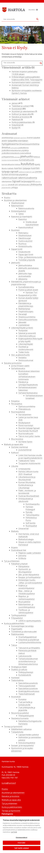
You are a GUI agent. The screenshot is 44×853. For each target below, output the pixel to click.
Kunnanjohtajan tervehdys (22, 626)
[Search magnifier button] (37, 19)
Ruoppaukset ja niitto (27, 295)
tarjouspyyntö (28, 181)
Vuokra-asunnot (25, 241)
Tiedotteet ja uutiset (20, 106)
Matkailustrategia (26, 539)
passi (33, 172)
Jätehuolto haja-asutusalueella (25, 274)
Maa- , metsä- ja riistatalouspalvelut (26, 592)
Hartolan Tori (31, 292)
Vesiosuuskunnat (25, 360)
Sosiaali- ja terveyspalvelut (22, 745)
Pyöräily (29, 512)
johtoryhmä (14, 148)
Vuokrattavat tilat (18, 550)
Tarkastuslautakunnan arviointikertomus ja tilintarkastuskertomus (28, 661)
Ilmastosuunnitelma (26, 317)
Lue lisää (14, 832)
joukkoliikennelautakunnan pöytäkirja (15, 150)
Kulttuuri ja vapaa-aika (21, 114)
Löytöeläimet (23, 325)
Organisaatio (16, 629)
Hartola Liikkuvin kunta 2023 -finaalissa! (28, 472)
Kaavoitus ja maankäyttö (21, 216)
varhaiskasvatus (24, 185)
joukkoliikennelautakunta (11, 153)
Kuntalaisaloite (24, 675)
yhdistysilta (36, 184)
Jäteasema (22, 279)
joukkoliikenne (23, 148)
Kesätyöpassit (24, 422)
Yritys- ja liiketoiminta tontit (30, 257)
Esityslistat (16, 125)
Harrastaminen (24, 414)
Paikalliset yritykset (19, 564)
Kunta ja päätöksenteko (22, 122)
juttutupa (17, 157)
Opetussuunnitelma (26, 406)
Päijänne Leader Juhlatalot (29, 553)
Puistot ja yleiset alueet (28, 290)
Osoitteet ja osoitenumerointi (25, 348)
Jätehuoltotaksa (25, 265)
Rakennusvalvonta (26, 208)
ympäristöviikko (6, 187)
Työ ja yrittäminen (11, 561)
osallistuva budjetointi (25, 172)
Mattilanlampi (24, 309)
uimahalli (11, 185)
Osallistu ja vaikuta (19, 669)
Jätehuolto (15, 262)
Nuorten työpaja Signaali (29, 428)
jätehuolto (26, 156)
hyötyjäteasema (10, 143)
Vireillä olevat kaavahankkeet (32, 223)
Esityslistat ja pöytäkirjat (28, 639)
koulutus (4, 160)
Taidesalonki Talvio (26, 460)
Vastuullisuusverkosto (27, 319)
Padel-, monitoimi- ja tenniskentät (27, 491)
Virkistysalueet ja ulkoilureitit (25, 500)
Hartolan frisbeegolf (30, 508)
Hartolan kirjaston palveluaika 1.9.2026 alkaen (24, 73)
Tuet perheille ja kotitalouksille (25, 703)
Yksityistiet (23, 330)
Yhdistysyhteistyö (25, 672)
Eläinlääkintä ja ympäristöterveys (25, 304)
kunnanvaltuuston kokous (11, 164)
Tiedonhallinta (17, 680)
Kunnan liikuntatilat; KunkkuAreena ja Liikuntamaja (26, 485)
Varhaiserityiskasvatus (28, 393)
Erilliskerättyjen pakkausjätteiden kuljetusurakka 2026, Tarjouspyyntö (27, 78)
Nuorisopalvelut (18, 412)
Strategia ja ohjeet (19, 667)
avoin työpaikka (9, 140)
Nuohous (22, 243)
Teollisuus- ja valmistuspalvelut (25, 611)
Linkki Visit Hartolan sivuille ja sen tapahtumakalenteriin (30, 456)
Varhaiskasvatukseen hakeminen (27, 388)
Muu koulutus (17, 439)
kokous (37, 156)
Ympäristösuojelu (25, 311)
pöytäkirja (23, 174)
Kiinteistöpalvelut (18, 211)
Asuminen (15, 230)
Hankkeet (15, 677)
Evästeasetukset (21, 837)
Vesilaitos (22, 357)
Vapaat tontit (16, 249)
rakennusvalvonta (27, 177)
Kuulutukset (17, 108)
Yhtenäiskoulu (24, 409)
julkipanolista (8, 156)
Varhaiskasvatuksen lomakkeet (34, 397)
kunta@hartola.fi (9, 783)
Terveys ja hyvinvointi (13, 726)
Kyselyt (15, 127)
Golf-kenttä (30, 523)
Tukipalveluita (17, 732)
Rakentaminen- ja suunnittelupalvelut (26, 605)
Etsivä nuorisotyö (25, 425)
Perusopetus (16, 403)
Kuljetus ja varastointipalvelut (26, 586)
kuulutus (27, 164)
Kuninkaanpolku (33, 504)
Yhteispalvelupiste (26, 715)
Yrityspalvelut (17, 618)
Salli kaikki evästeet (21, 848)
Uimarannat (23, 528)
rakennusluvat (9, 177)
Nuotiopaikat (31, 526)
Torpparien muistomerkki (29, 463)
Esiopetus (15, 401)
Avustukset (16, 696)
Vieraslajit (22, 314)
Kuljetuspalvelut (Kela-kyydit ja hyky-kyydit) (30, 340)
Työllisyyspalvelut (18, 615)
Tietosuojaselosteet (26, 686)
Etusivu (7, 197)
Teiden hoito (23, 352)
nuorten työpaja (22, 168)
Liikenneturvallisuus (27, 336)
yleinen (15, 103)
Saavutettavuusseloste (28, 683)
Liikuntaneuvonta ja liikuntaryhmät (26, 478)
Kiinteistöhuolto (25, 246)
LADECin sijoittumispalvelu (29, 620)
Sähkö (21, 214)
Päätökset (16, 119)
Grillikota (22, 558)
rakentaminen (7, 181)
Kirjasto (14, 547)
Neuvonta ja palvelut (20, 713)
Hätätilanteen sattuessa (21, 729)
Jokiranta (22, 555)
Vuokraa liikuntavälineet (28, 496)
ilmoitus (6, 147)
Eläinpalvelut (23, 566)
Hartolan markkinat (19, 447)
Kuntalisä (22, 699)
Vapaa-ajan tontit (25, 254)
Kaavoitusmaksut (25, 227)
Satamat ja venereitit (27, 333)
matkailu (10, 168)
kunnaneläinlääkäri (13, 160)
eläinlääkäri (23, 140)
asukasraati (17, 138)
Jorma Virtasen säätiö (20, 366)
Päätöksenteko (17, 634)
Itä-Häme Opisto (25, 441)
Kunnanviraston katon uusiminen (26, 82)
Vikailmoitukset (17, 203)
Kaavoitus (22, 219)
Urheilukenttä (24, 469)
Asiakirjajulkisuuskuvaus (28, 691)
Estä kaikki (21, 843)
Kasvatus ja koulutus (20, 117)
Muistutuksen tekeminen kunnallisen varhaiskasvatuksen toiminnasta (29, 375)
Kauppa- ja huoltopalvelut (29, 577)
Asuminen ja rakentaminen (23, 111)
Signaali (16, 181)
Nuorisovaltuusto (25, 433)
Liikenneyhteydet (25, 344)
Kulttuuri (15, 452)
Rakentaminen (17, 205)
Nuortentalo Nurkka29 (28, 431)
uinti (16, 185)
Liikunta (14, 466)
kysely (37, 164)
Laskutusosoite (24, 656)
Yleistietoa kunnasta (19, 718)
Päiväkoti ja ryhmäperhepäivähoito (28, 383)
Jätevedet (22, 322)
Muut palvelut (24, 602)
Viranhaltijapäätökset (27, 637)
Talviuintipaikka (32, 515)
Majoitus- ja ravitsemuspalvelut (26, 597)
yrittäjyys (14, 187)
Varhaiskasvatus (18, 368)
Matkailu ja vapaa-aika (13, 444)
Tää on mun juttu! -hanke (29, 436)
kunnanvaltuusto (26, 160)
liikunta (4, 168)
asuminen (23, 138)
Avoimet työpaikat (33, 138)
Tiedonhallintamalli (26, 694)
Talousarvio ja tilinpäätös (29, 648)
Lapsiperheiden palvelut (28, 734)
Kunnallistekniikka (26, 287)
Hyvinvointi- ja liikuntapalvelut (24, 570)
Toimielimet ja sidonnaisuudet (24, 631)
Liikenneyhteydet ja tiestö (22, 328)
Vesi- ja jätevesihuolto (20, 355)
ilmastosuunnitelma (29, 144)
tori (6, 185)
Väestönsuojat (24, 238)
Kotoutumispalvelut (26, 743)
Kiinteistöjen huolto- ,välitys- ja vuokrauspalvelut (30, 581)
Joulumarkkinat (25, 153)
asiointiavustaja (7, 138)
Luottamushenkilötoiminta (29, 642)
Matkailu (15, 531)
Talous (14, 645)
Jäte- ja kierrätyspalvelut (28, 574)
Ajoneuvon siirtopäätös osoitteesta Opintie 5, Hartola (27, 91)
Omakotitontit (24, 252)
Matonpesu (23, 233)
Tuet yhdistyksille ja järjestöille (26, 708)
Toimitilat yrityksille (26, 260)
